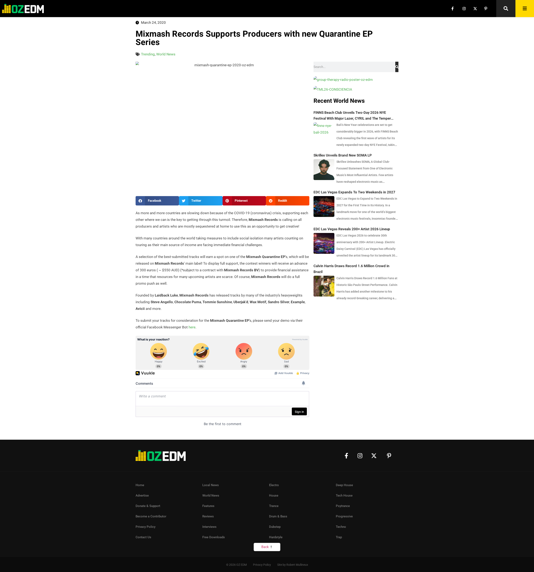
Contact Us (143, 537)
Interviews (209, 527)
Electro (274, 485)
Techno (341, 527)
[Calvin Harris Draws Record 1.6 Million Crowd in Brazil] (324, 286)
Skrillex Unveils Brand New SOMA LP (343, 155)
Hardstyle (275, 537)
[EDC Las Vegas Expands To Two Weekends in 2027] (324, 206)
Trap (339, 537)
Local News (210, 485)
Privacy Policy (145, 527)
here (192, 327)
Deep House (344, 485)
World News (165, 54)
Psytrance (343, 506)
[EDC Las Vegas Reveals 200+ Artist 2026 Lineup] (324, 243)
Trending (148, 54)
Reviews (208, 516)
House (273, 495)
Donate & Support (148, 506)
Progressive (344, 516)
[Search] (396, 67)
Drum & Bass (278, 516)
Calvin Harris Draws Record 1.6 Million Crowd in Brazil (351, 269)
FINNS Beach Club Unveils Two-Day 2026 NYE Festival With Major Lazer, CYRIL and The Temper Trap (352, 115)
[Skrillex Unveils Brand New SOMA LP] (324, 169)
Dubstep (275, 527)
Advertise (142, 495)
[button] (157, 200)
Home (140, 485)
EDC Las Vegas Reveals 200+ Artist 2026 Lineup (352, 229)
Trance (273, 506)
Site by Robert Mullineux (292, 564)
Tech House (344, 495)
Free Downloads (213, 537)
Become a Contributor (151, 516)
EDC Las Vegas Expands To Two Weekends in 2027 (354, 192)
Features (208, 506)
